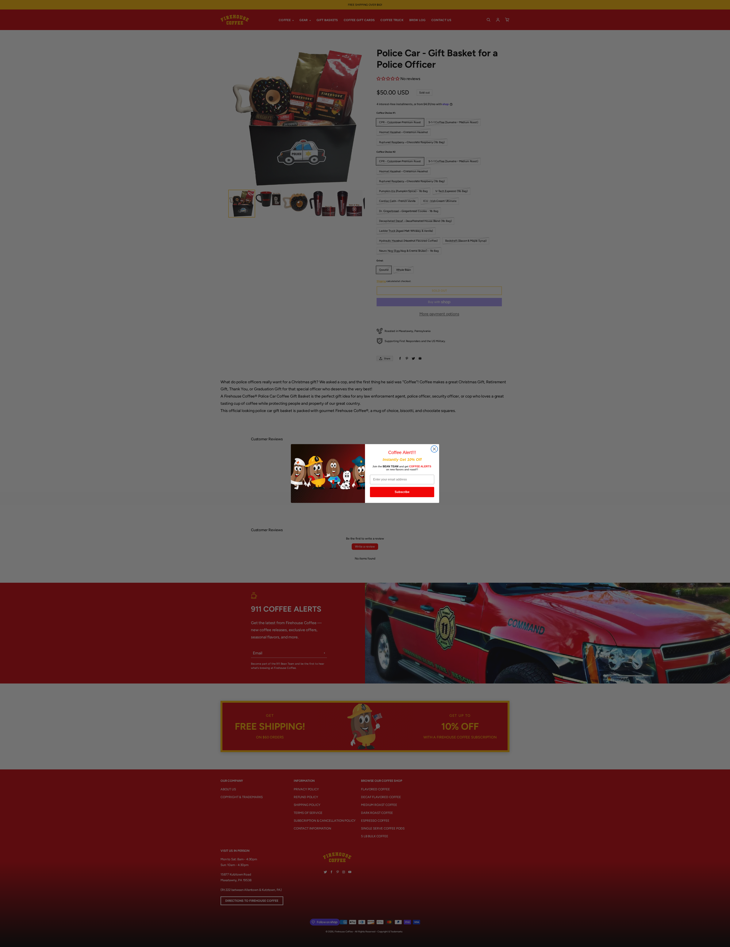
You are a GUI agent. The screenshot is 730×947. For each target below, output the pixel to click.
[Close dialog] (434, 449)
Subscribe (402, 492)
